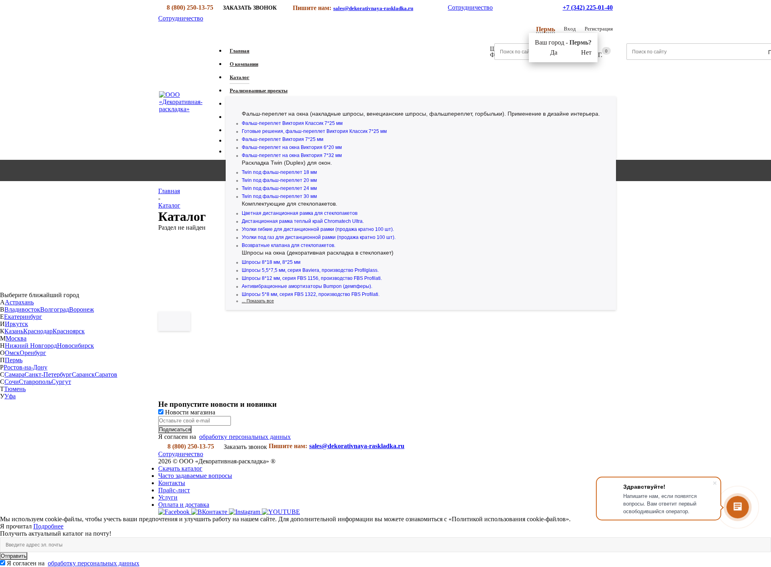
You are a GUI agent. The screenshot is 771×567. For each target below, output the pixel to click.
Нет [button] (586, 52)
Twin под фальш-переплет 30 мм (279, 196)
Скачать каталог (180, 468)
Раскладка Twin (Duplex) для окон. (287, 162)
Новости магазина (189, 412)
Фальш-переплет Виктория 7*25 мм (282, 139)
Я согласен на (73, 563)
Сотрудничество (470, 7)
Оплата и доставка (183, 504)
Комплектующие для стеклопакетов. (289, 203)
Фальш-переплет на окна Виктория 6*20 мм (292, 147)
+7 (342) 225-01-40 (588, 7)
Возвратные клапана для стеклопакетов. (288, 245)
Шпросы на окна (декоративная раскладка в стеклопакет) (318, 252)
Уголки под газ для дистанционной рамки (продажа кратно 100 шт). (319, 237)
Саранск (83, 374)
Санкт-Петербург (48, 374)
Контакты (171, 482)
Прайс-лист (174, 490)
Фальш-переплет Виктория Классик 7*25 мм (292, 123)
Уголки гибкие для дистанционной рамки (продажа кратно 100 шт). (318, 229)
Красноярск (69, 331)
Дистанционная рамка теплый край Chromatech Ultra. (303, 221)
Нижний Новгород (31, 345)
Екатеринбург (23, 316)
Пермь (13, 360)
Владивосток (22, 309)
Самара (14, 374)
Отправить (14, 556)
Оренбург (33, 352)
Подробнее (48, 526)
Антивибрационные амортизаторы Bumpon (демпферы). (307, 286)
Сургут (61, 381)
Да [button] (553, 52)
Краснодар (38, 331)
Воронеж (81, 309)
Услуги (167, 497)
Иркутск (16, 323)
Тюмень (15, 388)
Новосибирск (75, 345)
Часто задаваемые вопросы (195, 475)
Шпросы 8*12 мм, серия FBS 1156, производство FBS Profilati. (312, 278)
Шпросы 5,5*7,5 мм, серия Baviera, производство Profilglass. (310, 270)
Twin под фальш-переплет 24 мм (279, 188)
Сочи (11, 381)
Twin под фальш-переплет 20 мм (279, 180)
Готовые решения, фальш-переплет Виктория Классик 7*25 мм (314, 131)
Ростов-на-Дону (25, 367)
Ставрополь (35, 381)
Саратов (106, 374)
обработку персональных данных (245, 436)
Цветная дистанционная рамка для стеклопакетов (299, 213)
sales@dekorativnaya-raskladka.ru (373, 8)
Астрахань (19, 302)
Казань (13, 331)
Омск (12, 352)
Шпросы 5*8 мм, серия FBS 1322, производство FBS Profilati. (310, 294)
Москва (16, 338)
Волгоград (54, 309)
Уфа (10, 396)
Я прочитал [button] (16, 526)
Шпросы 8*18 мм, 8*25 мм (271, 262)
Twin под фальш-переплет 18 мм (279, 172)
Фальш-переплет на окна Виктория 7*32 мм (292, 155)
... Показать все (258, 300)
